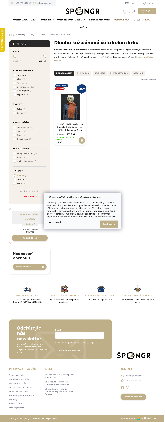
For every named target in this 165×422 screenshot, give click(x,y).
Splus (20, 109)
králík (21, 157)
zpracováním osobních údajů (80, 342)
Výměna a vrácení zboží (20, 379)
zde (57, 216)
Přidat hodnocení (23, 266)
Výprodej (22, 94)
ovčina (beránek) (26, 161)
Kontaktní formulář (133, 396)
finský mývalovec (26, 153)
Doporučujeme (25, 87)
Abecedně (138, 73)
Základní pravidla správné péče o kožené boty (60, 376)
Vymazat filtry (31, 196)
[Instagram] (128, 387)
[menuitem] (25, 20)
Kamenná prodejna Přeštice (21, 395)
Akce (20, 79)
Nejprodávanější (119, 73)
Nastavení (55, 222)
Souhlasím (109, 224)
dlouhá (21, 175)
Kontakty (13, 399)
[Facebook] (122, 387)
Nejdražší (99, 73)
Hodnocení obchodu (18, 391)
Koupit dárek (30, 237)
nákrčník (22, 179)
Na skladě (22, 75)
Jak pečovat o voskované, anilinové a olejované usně (57, 383)
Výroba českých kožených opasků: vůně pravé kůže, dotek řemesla (59, 391)
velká (21, 183)
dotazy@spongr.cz (134, 375)
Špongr (22, 113)
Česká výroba (24, 90)
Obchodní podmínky (18, 383)
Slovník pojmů (15, 403)
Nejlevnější (83, 73)
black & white (24, 127)
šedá (21, 135)
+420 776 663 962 (134, 381)
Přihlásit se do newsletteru (69, 350)
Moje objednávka (16, 407)
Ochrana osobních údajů (20, 387)
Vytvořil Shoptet (128, 418)
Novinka (22, 83)
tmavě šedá (24, 139)
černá (21, 131)
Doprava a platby (17, 375)
